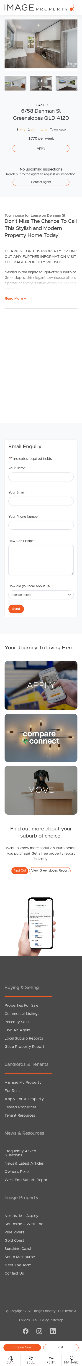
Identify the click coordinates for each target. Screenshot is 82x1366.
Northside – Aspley (21, 1216)
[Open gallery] (41, 43)
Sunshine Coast (18, 1249)
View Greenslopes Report (50, 870)
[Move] (41, 790)
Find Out (19, 870)
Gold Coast (14, 1240)
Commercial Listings (22, 1014)
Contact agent (41, 182)
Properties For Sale (21, 1005)
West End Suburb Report (27, 1180)
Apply (41, 148)
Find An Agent (18, 1030)
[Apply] (41, 685)
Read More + (15, 298)
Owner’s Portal (17, 1172)
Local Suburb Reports (24, 1038)
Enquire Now (22, 1347)
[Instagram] (38, 1331)
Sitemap (57, 1320)
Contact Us (14, 1273)
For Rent (12, 1091)
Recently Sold (17, 1022)
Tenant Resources (20, 1115)
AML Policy (40, 1320)
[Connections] (41, 737)
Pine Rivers (14, 1232)
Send (16, 609)
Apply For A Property (24, 1099)
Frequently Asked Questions (20, 1153)
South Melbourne (20, 1257)
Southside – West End (24, 1224)
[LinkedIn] (52, 1331)
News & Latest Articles (24, 1163)
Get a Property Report (24, 1047)
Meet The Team (18, 1265)
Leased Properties (20, 1107)
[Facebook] (25, 1331)
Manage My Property (23, 1082)
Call (61, 1347)
